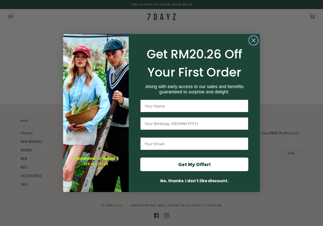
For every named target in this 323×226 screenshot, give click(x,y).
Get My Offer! (194, 164)
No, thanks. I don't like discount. (194, 181)
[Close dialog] (253, 40)
